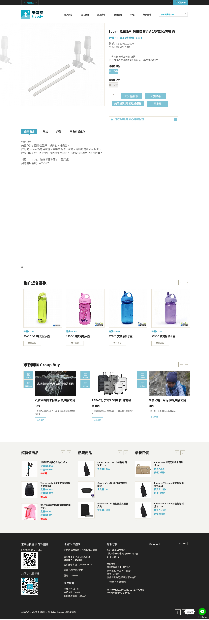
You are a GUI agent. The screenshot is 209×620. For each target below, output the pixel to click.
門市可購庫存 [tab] (77, 131)
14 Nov (85, 386)
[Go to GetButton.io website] (202, 617)
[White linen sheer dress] (43, 308)
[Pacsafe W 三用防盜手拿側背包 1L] (143, 469)
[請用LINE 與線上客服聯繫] (40, 560)
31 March (28, 386)
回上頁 (157, 103)
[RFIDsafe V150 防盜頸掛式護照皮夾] (86, 510)
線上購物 (101, 14)
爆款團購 (147, 14)
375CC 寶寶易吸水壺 (78, 336)
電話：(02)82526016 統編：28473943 (73, 573)
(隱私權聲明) (70, 612)
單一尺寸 (113, 85)
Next (97, 65)
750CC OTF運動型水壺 (36, 336)
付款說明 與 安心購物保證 (129, 119)
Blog (132, 14)
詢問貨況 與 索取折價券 (127, 103)
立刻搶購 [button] (40, 419)
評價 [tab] (58, 131)
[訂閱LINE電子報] (40, 586)
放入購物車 (131, 96)
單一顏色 (113, 71)
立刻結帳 (156, 96)
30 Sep (142, 386)
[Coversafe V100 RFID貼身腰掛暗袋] (86, 490)
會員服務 (118, 14)
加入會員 (85, 14)
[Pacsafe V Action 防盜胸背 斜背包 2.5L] (86, 469)
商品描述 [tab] (29, 131)
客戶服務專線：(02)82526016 (78, 564)
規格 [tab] (45, 131)
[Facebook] (178, 612)
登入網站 (68, 14)
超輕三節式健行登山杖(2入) (54, 462)
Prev (29, 65)
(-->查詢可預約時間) (116, 582)
